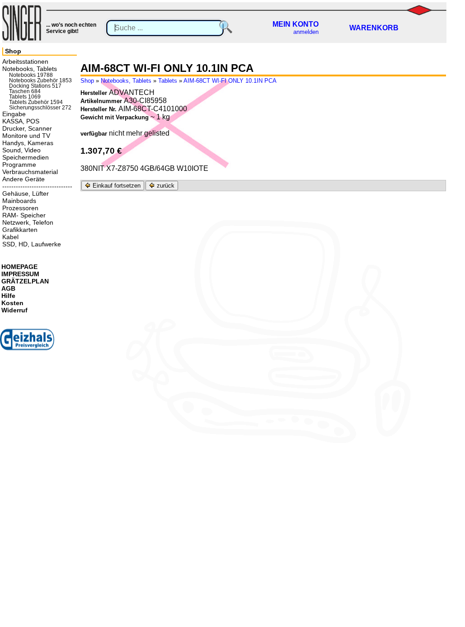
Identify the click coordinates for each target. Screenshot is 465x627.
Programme (19, 164)
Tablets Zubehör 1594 (36, 102)
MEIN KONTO (295, 24)
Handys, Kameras (27, 142)
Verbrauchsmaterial (30, 171)
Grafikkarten (20, 229)
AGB (8, 288)
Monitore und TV (26, 135)
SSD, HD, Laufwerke (31, 244)
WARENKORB (374, 28)
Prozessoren (20, 208)
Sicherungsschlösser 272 (40, 107)
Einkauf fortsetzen (116, 185)
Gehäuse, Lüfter (25, 193)
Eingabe (14, 114)
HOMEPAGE (19, 266)
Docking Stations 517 (35, 86)
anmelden (306, 31)
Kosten (12, 302)
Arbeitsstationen (25, 61)
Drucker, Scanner (27, 128)
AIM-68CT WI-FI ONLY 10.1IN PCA (230, 80)
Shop (87, 80)
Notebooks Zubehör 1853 (40, 80)
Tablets (167, 80)
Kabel (10, 236)
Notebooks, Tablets (126, 80)
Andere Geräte (23, 179)
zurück (164, 185)
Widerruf (14, 310)
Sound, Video (21, 150)
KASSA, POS (20, 121)
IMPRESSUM (20, 274)
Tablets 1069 (25, 96)
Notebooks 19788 (31, 75)
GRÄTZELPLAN (25, 281)
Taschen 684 (25, 91)
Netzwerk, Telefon (27, 222)
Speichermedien (25, 157)
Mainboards (19, 200)
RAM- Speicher (24, 215)
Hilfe (8, 295)
